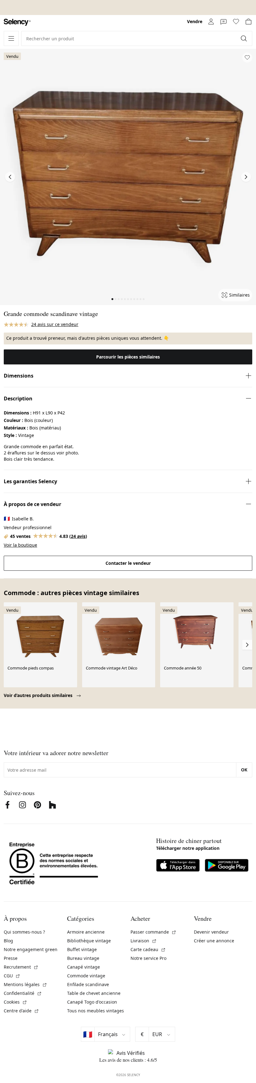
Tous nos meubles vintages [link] (95, 1011)
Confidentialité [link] (23, 993)
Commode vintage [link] (86, 976)
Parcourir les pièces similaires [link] (128, 357)
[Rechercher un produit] (244, 38)
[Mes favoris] (236, 21)
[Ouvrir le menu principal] (11, 38)
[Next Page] (246, 177)
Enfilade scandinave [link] (88, 984)
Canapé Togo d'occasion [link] (92, 1002)
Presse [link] (10, 958)
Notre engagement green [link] (30, 949)
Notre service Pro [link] (148, 958)
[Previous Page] (10, 177)
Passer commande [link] (153, 932)
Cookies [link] (15, 1002)
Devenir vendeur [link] (211, 932)
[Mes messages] (223, 21)
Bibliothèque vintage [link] (89, 941)
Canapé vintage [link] (83, 967)
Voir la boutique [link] (20, 545)
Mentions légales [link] (25, 984)
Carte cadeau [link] (148, 949)
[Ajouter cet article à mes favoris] (247, 57)
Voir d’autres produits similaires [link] (39, 695)
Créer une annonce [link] (214, 941)
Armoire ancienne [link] (86, 932)
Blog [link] (8, 941)
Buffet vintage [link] (82, 949)
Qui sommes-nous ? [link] (24, 932)
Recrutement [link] (21, 967)
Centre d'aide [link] (21, 1011)
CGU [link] (12, 976)
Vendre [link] (194, 21)
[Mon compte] (211, 21)
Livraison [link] (143, 941)
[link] (17, 22)
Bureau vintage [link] (83, 958)
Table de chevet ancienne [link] (94, 993)
